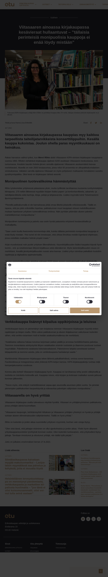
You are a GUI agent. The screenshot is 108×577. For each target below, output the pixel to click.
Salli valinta (54, 310)
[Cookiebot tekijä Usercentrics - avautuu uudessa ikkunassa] (90, 265)
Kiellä (23, 310)
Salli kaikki (85, 310)
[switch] (42, 301)
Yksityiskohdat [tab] (54, 271)
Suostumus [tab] (22, 271)
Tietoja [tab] (85, 271)
